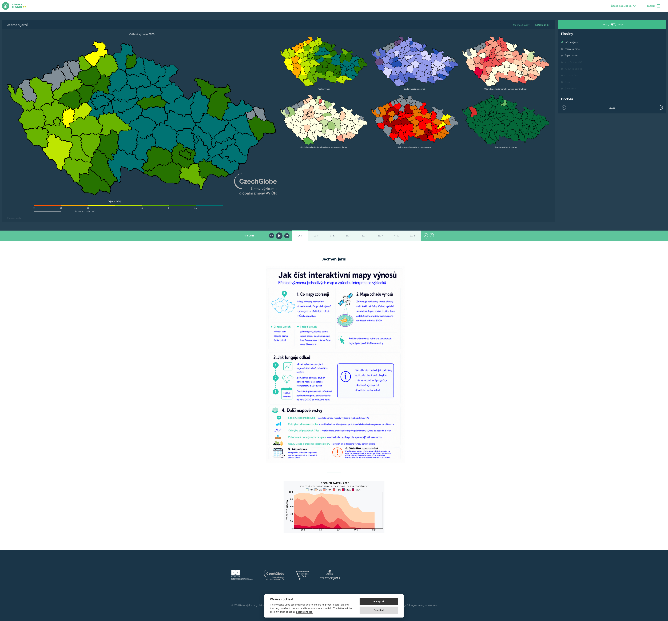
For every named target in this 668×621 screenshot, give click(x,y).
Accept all (378, 601)
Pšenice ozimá (572, 49)
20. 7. (364, 236)
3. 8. (332, 236)
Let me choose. (304, 611)
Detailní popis (542, 24)
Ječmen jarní (571, 42)
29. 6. (413, 236)
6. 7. (396, 236)
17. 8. (300, 236)
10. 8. (316, 236)
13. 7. (381, 236)
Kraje (620, 24)
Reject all (379, 610)
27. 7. (348, 236)
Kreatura (432, 605)
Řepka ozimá (571, 55)
